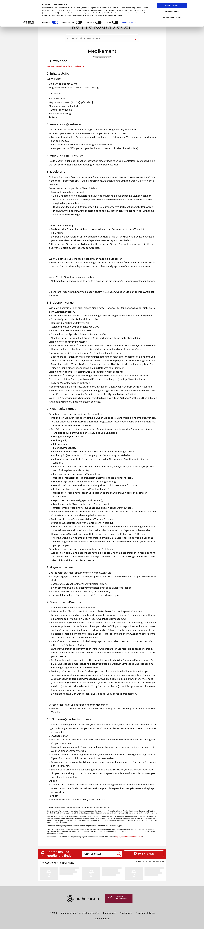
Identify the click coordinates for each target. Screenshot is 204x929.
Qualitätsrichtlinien (145, 913)
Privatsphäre (126, 913)
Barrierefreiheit (102, 918)
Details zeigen (127, 22)
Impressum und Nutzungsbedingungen (80, 913)
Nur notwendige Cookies (172, 17)
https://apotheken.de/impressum (128, 837)
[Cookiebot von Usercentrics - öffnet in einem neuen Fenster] (28, 22)
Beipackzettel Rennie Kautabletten (66, 66)
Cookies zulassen (171, 5)
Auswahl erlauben (171, 11)
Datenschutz (109, 913)
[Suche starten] (134, 38)
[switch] (79, 22)
